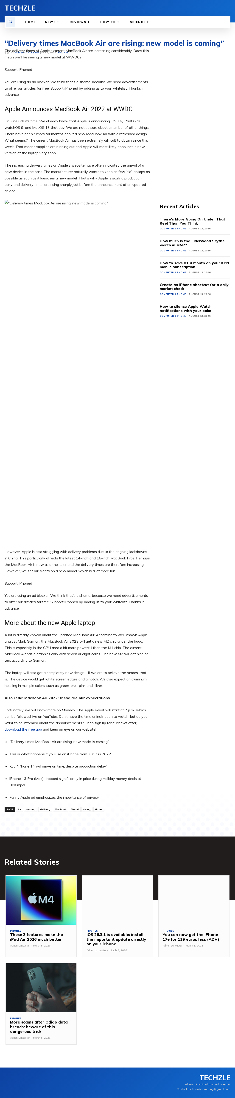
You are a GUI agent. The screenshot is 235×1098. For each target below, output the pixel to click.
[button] (10, 22)
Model (75, 809)
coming (31, 809)
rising (87, 809)
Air (19, 809)
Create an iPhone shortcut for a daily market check (194, 286)
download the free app (23, 729)
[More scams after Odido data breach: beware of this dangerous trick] (41, 988)
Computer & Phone (173, 228)
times (98, 809)
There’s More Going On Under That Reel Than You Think (192, 221)
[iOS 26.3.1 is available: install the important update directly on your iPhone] (117, 900)
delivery (45, 809)
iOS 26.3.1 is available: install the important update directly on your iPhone (116, 939)
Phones (16, 931)
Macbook (60, 809)
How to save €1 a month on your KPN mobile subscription (194, 265)
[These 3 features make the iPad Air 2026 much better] (41, 900)
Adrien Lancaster (20, 945)
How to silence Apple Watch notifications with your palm (186, 308)
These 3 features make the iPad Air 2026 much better (36, 936)
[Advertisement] (195, 116)
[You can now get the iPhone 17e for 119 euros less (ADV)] (194, 900)
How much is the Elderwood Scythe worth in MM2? (192, 243)
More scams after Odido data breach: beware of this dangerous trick (39, 1027)
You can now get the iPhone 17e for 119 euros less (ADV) (191, 936)
